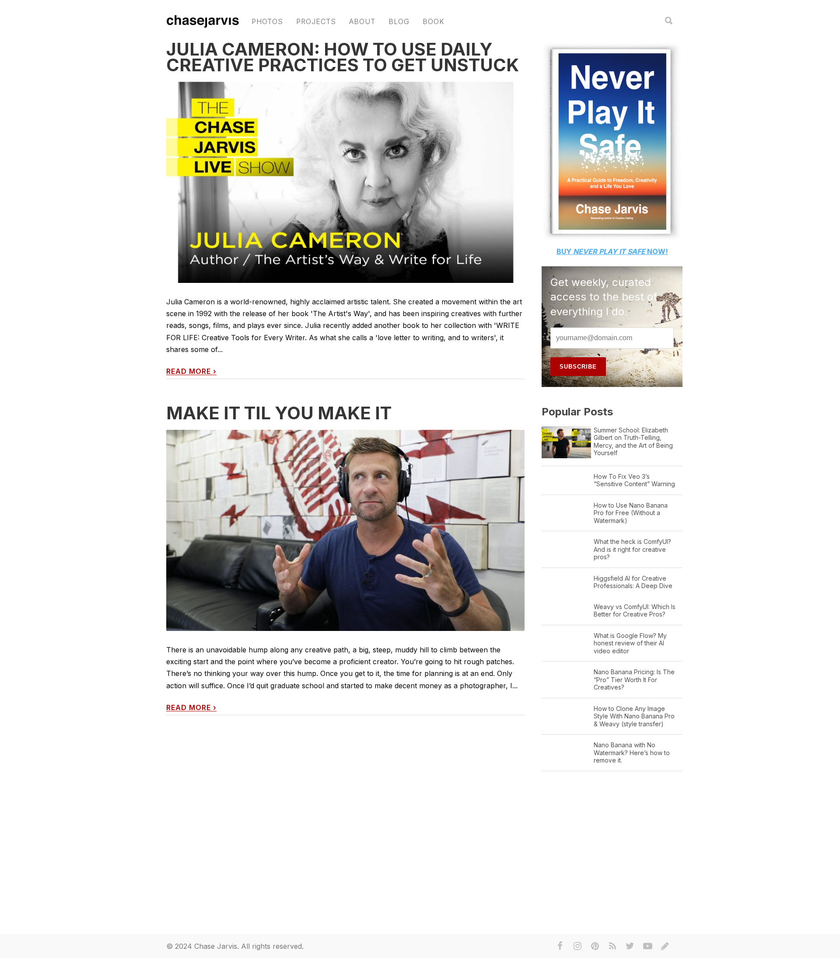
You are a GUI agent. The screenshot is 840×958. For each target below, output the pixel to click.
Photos (267, 21)
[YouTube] (647, 946)
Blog (399, 21)
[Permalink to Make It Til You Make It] (345, 530)
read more (191, 371)
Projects (316, 21)
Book (433, 21)
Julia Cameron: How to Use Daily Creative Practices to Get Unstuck (342, 57)
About (362, 21)
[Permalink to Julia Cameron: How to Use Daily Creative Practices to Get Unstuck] (345, 182)
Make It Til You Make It (279, 413)
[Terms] (665, 946)
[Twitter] (630, 946)
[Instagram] (577, 946)
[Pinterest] (595, 946)
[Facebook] (560, 946)
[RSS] (612, 946)
